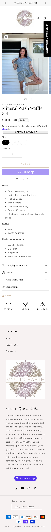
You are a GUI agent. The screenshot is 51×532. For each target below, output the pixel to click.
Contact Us (11, 351)
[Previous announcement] (5, 3)
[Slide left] (19, 99)
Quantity (6, 148)
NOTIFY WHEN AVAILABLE (25, 132)
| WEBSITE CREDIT (38, 527)
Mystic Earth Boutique (21, 527)
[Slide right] (32, 99)
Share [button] (8, 295)
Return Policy (12, 345)
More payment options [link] (25, 179)
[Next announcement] (46, 3)
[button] (6, 18)
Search (9, 338)
